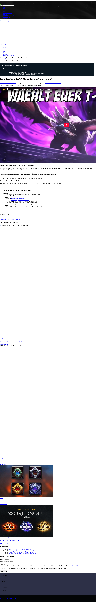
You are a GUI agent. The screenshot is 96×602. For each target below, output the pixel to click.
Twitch (12, 219)
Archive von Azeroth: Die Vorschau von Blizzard (20, 549)
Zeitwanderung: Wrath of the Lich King (20, 200)
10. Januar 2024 (7, 62)
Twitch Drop (17, 219)
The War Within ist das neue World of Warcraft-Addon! (10, 540)
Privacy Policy (75, 565)
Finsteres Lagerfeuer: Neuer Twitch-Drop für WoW (21, 552)
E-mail (1, 561)
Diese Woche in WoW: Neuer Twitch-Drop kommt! (15, 71)
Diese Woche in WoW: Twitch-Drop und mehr (17, 72)
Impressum (2, 598)
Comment (2, 564)
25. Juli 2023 (3, 464)
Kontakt (14, 598)
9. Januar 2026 (3, 504)
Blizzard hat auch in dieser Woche (8, 83)
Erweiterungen (6, 537)
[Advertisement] (48, 32)
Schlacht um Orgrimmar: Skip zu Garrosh (7, 461)
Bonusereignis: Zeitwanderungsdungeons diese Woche (21, 551)
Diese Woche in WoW (5, 219)
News (1, 62)
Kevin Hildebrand (21, 62)
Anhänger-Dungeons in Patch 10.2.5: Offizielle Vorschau (22, 553)
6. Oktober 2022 (4, 344)
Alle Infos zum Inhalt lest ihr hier (53, 83)
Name (1, 559)
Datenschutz (9, 598)
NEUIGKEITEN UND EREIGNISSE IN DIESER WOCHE (25, 74)
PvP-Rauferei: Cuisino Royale (18, 198)
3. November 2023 (4, 543)
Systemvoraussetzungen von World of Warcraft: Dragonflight (11, 341)
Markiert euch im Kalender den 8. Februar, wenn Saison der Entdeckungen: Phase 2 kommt (27, 73)
